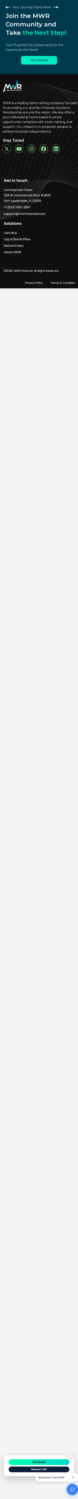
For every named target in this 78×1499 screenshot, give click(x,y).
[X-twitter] (6, 149)
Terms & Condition (62, 283)
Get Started (38, 1462)
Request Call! (39, 1469)
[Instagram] (31, 149)
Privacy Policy (34, 283)
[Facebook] (44, 149)
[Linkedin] (56, 149)
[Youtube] (19, 149)
